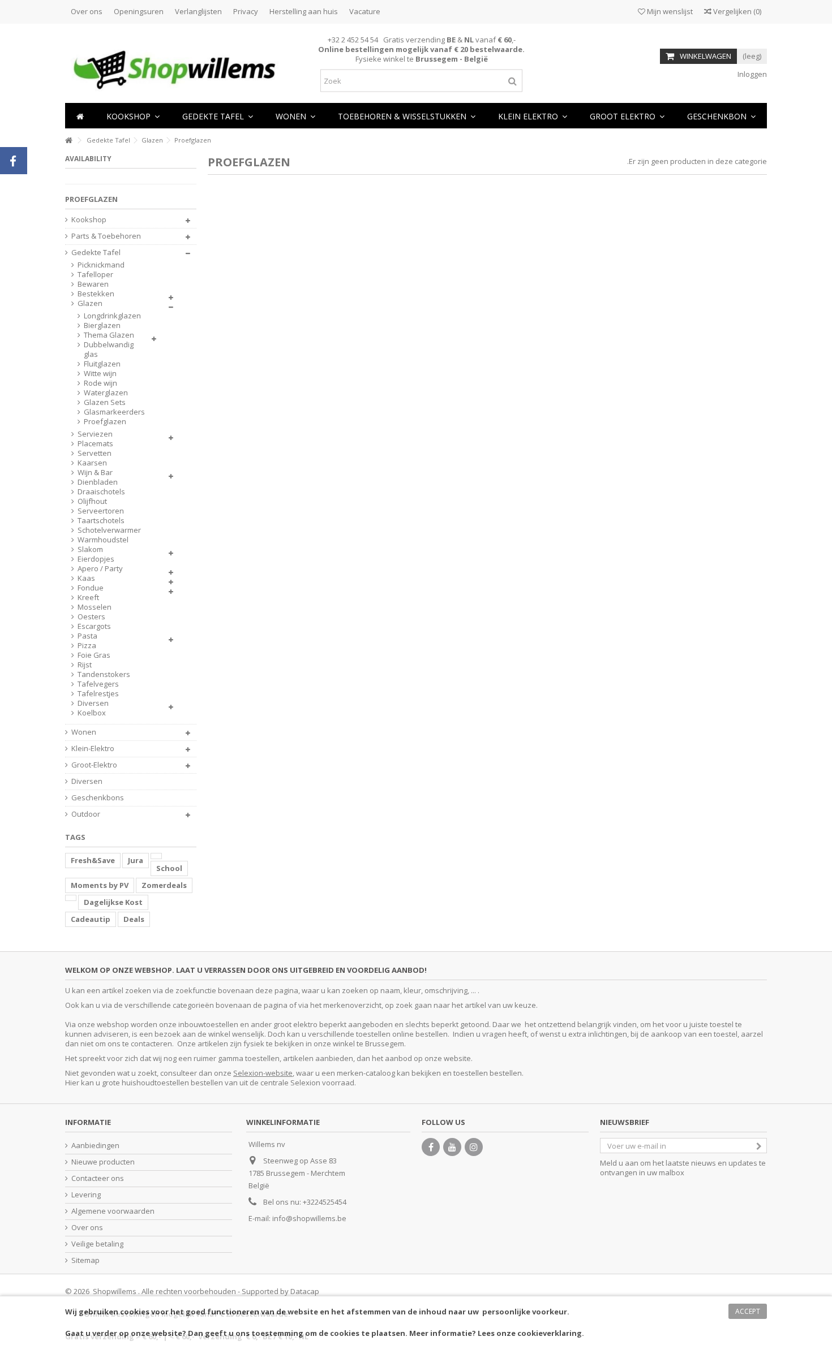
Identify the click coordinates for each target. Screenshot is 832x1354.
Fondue (91, 588)
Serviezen (95, 434)
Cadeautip (90, 919)
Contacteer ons (97, 1178)
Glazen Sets (105, 402)
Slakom (90, 549)
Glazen (90, 303)
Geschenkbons (97, 798)
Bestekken (96, 294)
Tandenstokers (104, 674)
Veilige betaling (97, 1244)
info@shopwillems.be (309, 1218)
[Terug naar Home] (68, 140)
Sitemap (85, 1260)
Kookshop (88, 220)
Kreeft (88, 597)
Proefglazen (105, 421)
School (169, 868)
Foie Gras (94, 655)
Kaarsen (92, 463)
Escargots (94, 626)
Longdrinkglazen (112, 316)
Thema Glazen (109, 335)
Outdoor (85, 814)
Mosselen (94, 607)
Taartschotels (101, 520)
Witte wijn (100, 373)
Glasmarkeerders (114, 412)
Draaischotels (101, 492)
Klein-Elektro (92, 748)
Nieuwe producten (103, 1162)
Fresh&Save (93, 860)
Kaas (86, 578)
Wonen (83, 732)
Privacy (245, 11)
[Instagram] (474, 1147)
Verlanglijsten (198, 11)
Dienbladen (98, 482)
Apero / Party (100, 568)
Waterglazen (106, 393)
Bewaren (93, 284)
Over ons (86, 11)
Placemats (95, 444)
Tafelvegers (98, 684)
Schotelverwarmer (109, 530)
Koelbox (92, 713)
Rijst (85, 665)
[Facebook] (431, 1147)
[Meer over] (156, 856)
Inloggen (751, 74)
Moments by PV (99, 885)
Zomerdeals (164, 885)
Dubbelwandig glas (109, 349)
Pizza (87, 645)
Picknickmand (101, 265)
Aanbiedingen (95, 1145)
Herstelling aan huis (303, 11)
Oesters (91, 617)
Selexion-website (263, 1073)
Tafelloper (95, 274)
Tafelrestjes (98, 693)
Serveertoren (101, 511)
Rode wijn (100, 383)
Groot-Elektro (94, 765)
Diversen (93, 703)
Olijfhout (92, 501)
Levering (86, 1195)
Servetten (94, 453)
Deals (133, 919)
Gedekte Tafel (96, 252)
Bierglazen (102, 325)
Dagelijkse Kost (113, 902)
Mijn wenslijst (669, 11)
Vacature (364, 11)
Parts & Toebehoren (106, 236)
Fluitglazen (102, 364)
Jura (135, 860)
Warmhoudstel (103, 540)
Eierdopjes (96, 559)
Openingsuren (139, 11)
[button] (295, 115)
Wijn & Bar (95, 472)
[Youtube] (452, 1147)
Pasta (87, 636)
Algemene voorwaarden (113, 1211)
